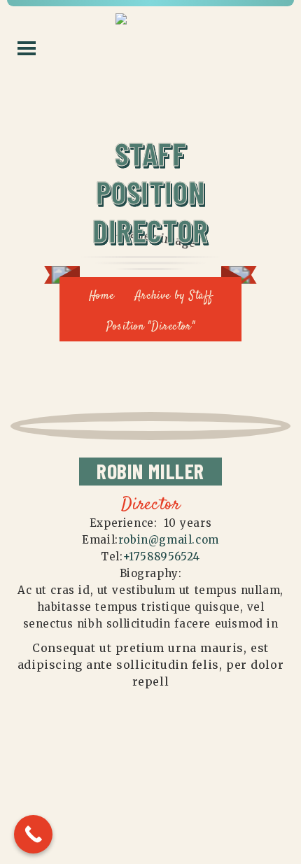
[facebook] (123, 401)
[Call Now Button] (33, 834)
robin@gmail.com (168, 539)
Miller (150, 470)
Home (101, 296)
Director (151, 505)
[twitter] (150, 401)
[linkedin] (177, 401)
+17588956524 (161, 556)
